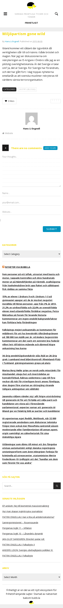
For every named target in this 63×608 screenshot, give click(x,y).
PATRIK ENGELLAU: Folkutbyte (17, 555)
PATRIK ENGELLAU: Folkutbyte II (18, 544)
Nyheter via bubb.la (17, 267)
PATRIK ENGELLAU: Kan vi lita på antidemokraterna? (28, 517)
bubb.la (35, 598)
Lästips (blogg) (27, 89)
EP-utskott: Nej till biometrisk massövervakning (25, 505)
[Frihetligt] (31, 5)
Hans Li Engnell (12, 41)
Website (9, 133)
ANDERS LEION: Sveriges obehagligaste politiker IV (27, 550)
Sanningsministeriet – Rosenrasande (20, 522)
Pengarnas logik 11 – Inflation (17, 528)
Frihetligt (31, 22)
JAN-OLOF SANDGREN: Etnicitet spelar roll (23, 539)
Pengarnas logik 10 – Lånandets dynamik (22, 533)
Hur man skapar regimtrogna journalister (22, 511)
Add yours (50, 148)
